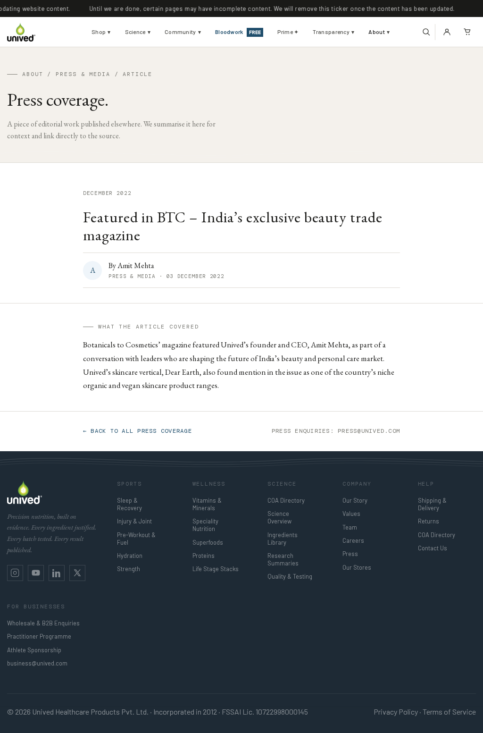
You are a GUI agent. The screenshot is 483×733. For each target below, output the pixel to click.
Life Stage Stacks (215, 569)
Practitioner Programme (39, 636)
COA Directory (286, 500)
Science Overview (279, 517)
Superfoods (207, 542)
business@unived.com (37, 663)
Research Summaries (283, 559)
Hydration (129, 555)
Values (351, 513)
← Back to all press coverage (137, 431)
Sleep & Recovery (129, 504)
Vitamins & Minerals (207, 504)
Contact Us (432, 548)
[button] (426, 32)
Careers (353, 540)
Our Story (354, 500)
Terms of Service (449, 711)
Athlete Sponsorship (34, 650)
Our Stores (356, 567)
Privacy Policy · (397, 711)
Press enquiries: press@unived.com (336, 431)
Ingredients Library (282, 538)
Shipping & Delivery (432, 504)
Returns (428, 521)
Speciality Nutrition (205, 524)
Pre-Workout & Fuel (136, 538)
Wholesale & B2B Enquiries (43, 623)
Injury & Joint (134, 521)
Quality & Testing (289, 576)
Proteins (203, 555)
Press (350, 553)
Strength (128, 569)
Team (349, 527)
